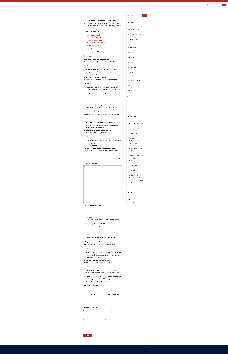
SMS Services (131, 177)
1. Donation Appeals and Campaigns (93, 34)
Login (224, 4)
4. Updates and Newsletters (92, 39)
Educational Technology (133, 143)
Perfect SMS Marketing (133, 163)
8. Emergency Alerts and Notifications (94, 45)
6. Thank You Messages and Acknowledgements (96, 42)
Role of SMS (92, 17)
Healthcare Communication (134, 145)
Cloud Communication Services (135, 34)
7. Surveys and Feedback (91, 44)
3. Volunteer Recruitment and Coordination (94, 37)
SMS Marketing (132, 62)
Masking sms (131, 155)
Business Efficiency (132, 131)
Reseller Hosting (132, 54)
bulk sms (130, 126)
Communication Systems (133, 133)
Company (33, 4)
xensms (113, 276)
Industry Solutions (132, 47)
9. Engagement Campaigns (91, 47)
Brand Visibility (132, 123)
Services (23, 4)
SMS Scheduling (132, 67)
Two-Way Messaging (94, 285)
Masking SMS (131, 49)
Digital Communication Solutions (135, 42)
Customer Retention (132, 138)
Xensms (130, 90)
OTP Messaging (132, 158)
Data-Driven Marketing (133, 39)
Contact (39, 4)
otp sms (138, 158)
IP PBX (141, 148)
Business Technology (133, 32)
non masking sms (140, 155)
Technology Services (133, 75)
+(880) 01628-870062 (86, 1)
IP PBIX (28, 4)
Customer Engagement (134, 37)
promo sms (131, 168)
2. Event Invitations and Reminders (93, 35)
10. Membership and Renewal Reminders (94, 49)
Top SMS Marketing (133, 82)
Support (130, 199)
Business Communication (134, 29)
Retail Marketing (139, 168)
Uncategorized (132, 85)
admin (85, 17)
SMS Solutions (132, 70)
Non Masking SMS (132, 52)
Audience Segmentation (133, 121)
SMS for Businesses (132, 172)
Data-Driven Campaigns (133, 140)
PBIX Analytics (131, 160)
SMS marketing (102, 23)
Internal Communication (133, 148)
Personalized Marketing (133, 165)
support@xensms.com (98, 1)
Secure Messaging (133, 60)
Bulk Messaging (140, 123)
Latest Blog (131, 202)
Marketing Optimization (133, 150)
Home (18, 4)
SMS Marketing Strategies (134, 65)
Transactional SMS (140, 180)
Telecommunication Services (135, 80)
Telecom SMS (131, 180)
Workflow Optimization (133, 87)
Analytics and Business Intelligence (136, 27)
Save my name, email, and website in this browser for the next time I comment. (100, 320)
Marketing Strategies (132, 153)
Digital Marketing (132, 44)
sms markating (87, 285)
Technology (131, 72)
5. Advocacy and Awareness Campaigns (94, 40)
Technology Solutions (133, 77)
